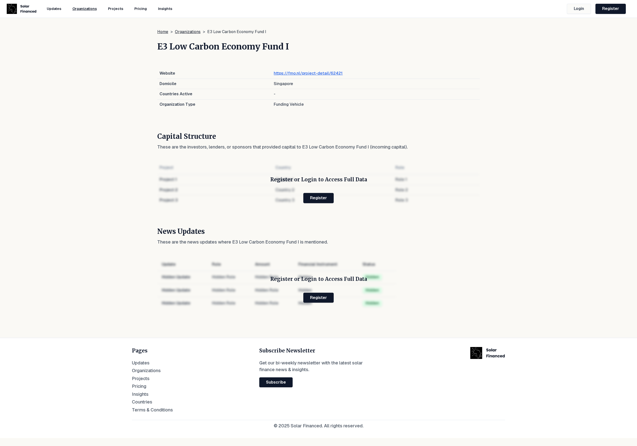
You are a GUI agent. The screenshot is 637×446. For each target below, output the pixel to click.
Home (162, 31)
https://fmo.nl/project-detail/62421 (308, 73)
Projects (115, 9)
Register (610, 8)
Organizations (84, 9)
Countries (142, 401)
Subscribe (276, 382)
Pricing (140, 9)
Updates (54, 9)
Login (579, 8)
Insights (165, 9)
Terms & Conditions (152, 409)
